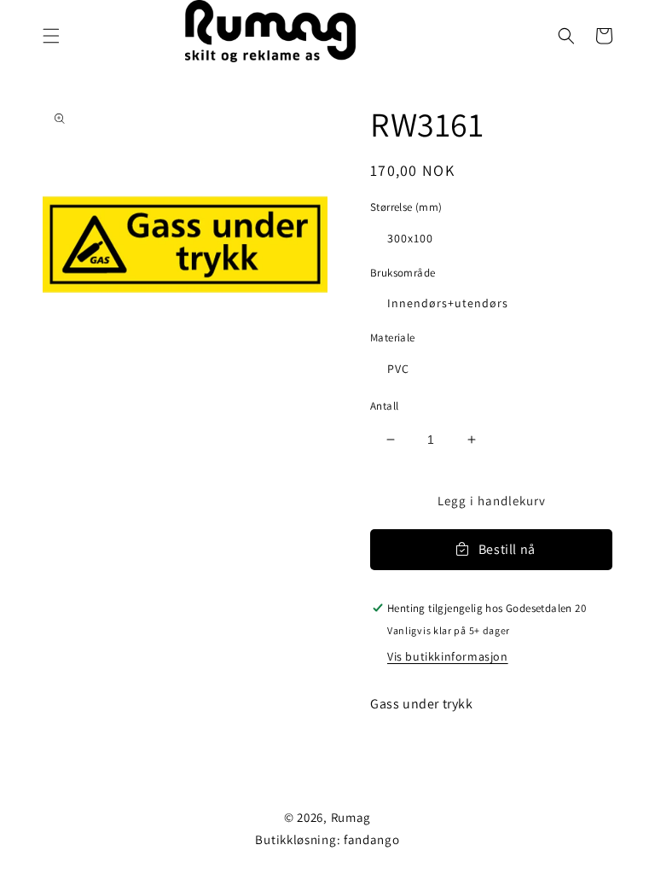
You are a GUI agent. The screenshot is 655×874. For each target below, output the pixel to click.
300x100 (410, 238)
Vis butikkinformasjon (447, 656)
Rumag (351, 817)
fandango (372, 839)
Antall (384, 406)
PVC (398, 368)
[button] (51, 36)
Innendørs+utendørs (447, 303)
